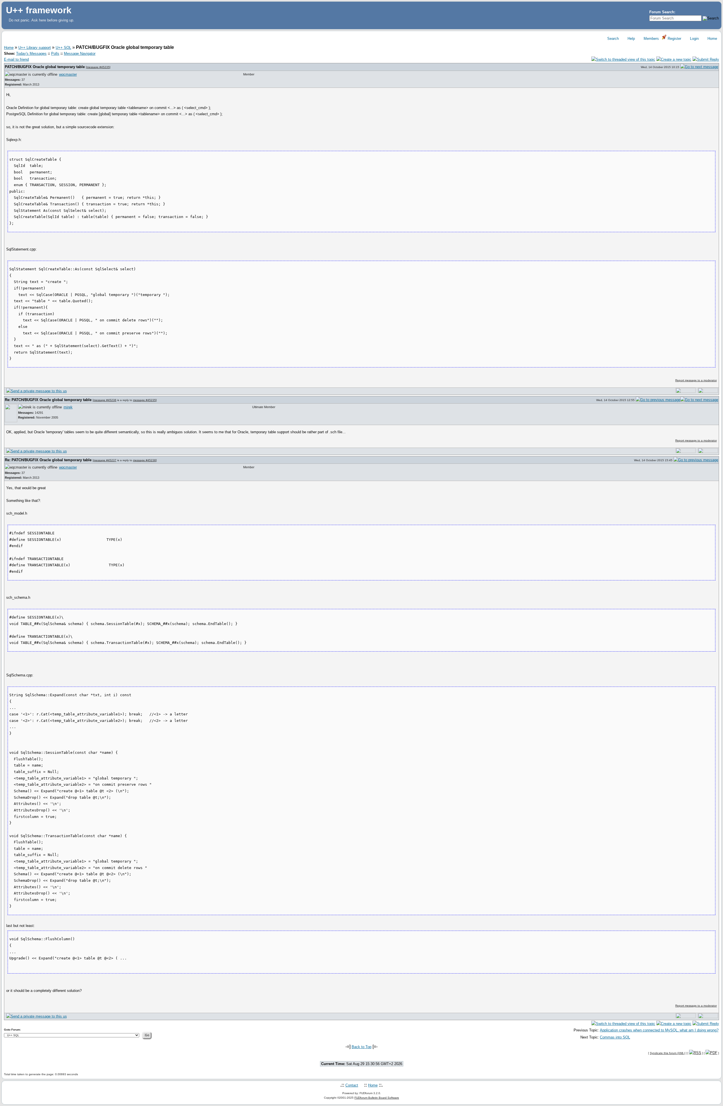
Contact (351, 1085)
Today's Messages (31, 53)
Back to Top (361, 1047)
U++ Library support (34, 47)
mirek (68, 407)
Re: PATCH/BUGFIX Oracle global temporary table (49, 400)
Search (612, 38)
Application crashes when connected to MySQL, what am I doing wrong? (659, 1030)
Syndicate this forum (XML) (667, 1053)
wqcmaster (68, 74)
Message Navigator (79, 53)
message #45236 (104, 400)
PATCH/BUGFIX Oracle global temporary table (45, 67)
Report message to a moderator (696, 380)
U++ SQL (63, 47)
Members (651, 38)
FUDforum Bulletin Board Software (376, 1097)
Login (694, 38)
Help (630, 38)
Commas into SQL (615, 1037)
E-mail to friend (16, 59)
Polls (55, 53)
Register (674, 38)
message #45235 (98, 67)
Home (711, 38)
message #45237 (104, 460)
